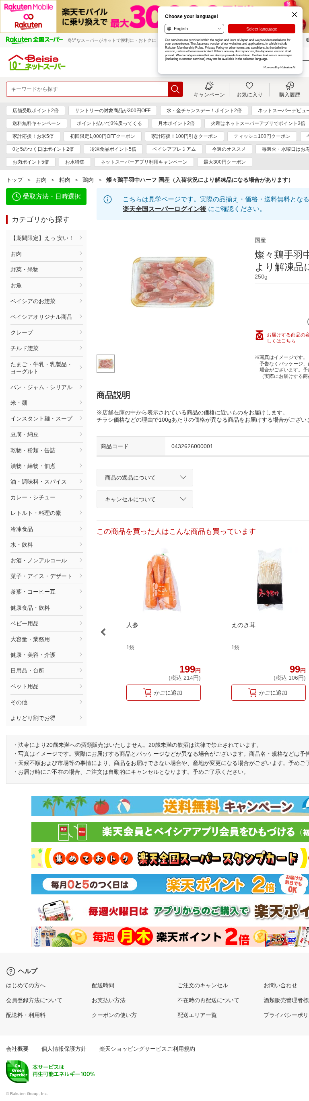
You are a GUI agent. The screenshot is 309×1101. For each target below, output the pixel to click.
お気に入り (250, 94)
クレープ (21, 332)
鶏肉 (88, 179)
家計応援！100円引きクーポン (184, 136)
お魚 (16, 285)
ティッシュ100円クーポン (262, 136)
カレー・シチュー (33, 497)
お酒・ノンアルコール (38, 560)
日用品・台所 (27, 670)
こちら (288, 341)
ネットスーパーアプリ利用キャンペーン (144, 162)
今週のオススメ (229, 149)
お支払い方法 (109, 1000)
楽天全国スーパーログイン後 (164, 208)
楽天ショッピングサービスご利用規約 (147, 1049)
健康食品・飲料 (30, 608)
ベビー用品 (24, 623)
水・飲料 (21, 544)
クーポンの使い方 (114, 1015)
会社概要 (17, 1049)
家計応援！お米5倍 (33, 136)
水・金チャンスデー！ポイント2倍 (204, 110)
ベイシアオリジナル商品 (41, 317)
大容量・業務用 (30, 639)
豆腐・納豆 (24, 434)
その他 (18, 702)
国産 (260, 240)
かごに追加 (168, 692)
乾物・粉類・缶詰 (33, 450)
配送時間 (103, 985)
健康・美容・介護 (33, 655)
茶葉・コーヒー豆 (33, 591)
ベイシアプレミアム (174, 149)
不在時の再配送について (208, 1000)
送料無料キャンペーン (36, 123)
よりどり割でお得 (33, 718)
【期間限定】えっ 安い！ (42, 238)
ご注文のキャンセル (202, 985)
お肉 (41, 179)
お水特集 (74, 162)
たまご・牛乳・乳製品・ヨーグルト (41, 368)
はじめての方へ (25, 985)
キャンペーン (209, 94)
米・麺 (18, 403)
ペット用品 (24, 686)
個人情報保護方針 (64, 1049)
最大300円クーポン (225, 162)
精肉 (64, 179)
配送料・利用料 (25, 1015)
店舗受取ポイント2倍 (35, 110)
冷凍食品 (21, 529)
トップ (14, 179)
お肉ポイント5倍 (30, 162)
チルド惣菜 (24, 348)
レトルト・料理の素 (35, 513)
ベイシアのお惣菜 (33, 301)
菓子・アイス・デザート (41, 576)
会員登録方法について (34, 1000)
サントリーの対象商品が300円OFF (112, 110)
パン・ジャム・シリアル (41, 387)
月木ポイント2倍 (176, 123)
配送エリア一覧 (197, 1015)
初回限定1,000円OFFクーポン (102, 136)
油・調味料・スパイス (38, 481)
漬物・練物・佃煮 (33, 466)
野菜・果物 (24, 269)
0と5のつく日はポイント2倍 (43, 149)
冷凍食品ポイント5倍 (113, 149)
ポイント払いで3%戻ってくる (109, 123)
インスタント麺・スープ (41, 418)
